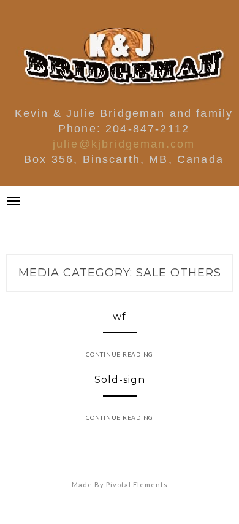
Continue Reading (119, 354)
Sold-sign (119, 379)
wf (119, 316)
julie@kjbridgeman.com (124, 144)
